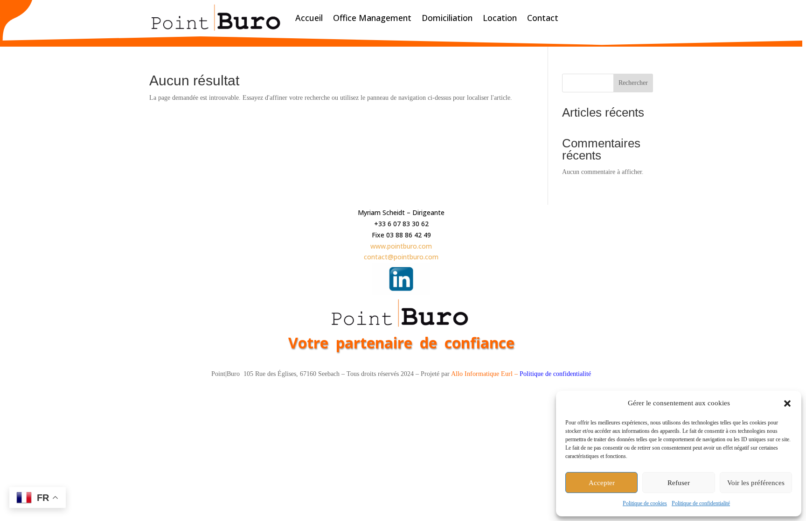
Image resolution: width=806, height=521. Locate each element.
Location (500, 17)
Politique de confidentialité (701, 503)
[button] (787, 403)
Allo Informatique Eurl (482, 373)
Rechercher (633, 82)
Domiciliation (447, 17)
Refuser (678, 482)
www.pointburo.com (401, 246)
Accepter (602, 482)
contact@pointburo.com (401, 256)
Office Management (372, 17)
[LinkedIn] (401, 292)
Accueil (309, 17)
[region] (403, 260)
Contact (542, 17)
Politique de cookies (645, 503)
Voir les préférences (756, 482)
